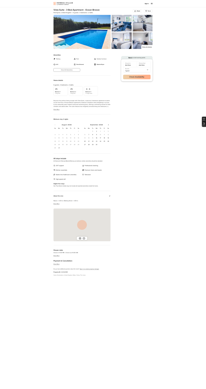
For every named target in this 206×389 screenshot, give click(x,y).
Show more (57, 109)
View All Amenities (67, 70)
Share (138, 11)
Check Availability (136, 77)
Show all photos (147, 47)
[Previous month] (55, 125)
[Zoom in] (80, 238)
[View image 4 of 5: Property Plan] (122, 40)
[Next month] (108, 125)
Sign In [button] (147, 3)
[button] (59, 148)
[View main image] (82, 32)
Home (55, 275)
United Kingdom (68, 275)
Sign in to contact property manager (89, 269)
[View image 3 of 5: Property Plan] (143, 23)
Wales (74, 275)
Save (149, 11)
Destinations (60, 275)
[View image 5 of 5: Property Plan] (143, 40)
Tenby (78, 275)
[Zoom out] (84, 238)
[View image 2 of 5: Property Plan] (122, 23)
